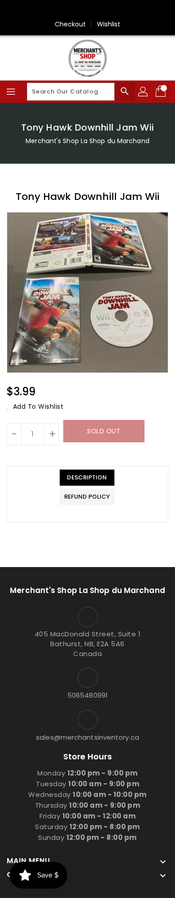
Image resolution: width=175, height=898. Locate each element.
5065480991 (87, 695)
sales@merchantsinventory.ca (87, 737)
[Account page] (144, 92)
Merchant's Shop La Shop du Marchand (87, 140)
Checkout (70, 24)
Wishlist (109, 24)
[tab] (87, 478)
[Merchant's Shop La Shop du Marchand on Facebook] (87, 10)
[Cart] (162, 92)
